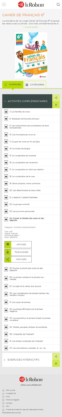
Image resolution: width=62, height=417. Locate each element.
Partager (56, 97)
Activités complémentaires (27, 101)
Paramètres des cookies (11, 413)
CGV (8, 406)
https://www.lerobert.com (31, 385)
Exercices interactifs (23, 359)
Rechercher (58, 4)
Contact (9, 403)
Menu (4, 5)
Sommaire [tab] (14, 84)
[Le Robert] (31, 379)
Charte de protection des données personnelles (24, 409)
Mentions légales (12, 400)
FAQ (8, 397)
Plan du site (10, 390)
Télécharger (56, 104)
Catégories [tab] (36, 84)
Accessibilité (11, 393)
